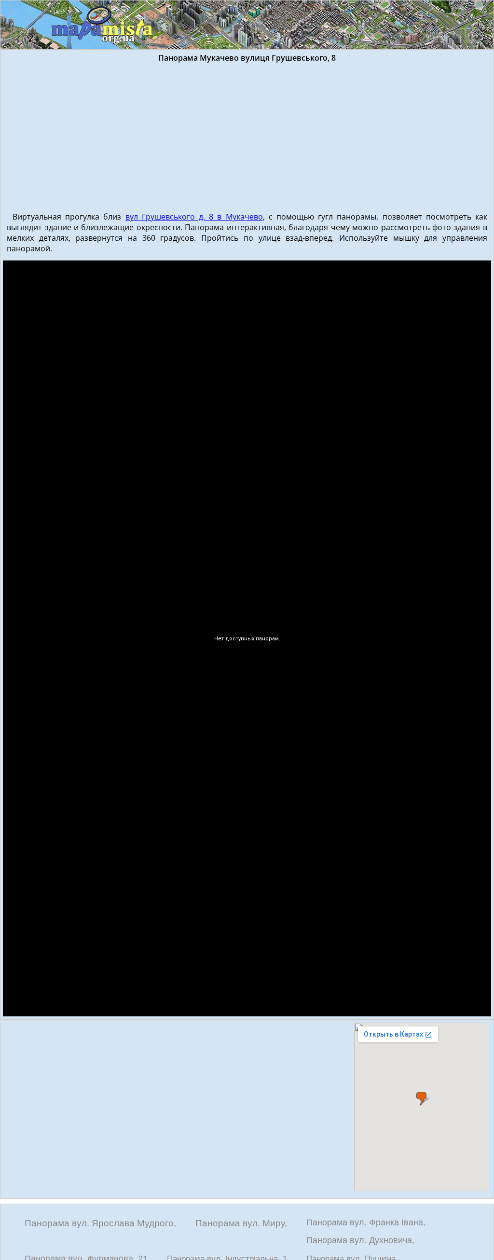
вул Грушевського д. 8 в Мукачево (194, 216)
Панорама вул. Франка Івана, (365, 1222)
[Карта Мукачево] (102, 25)
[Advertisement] (247, 135)
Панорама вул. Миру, (241, 1223)
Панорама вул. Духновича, (360, 1240)
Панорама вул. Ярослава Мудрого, (100, 1223)
